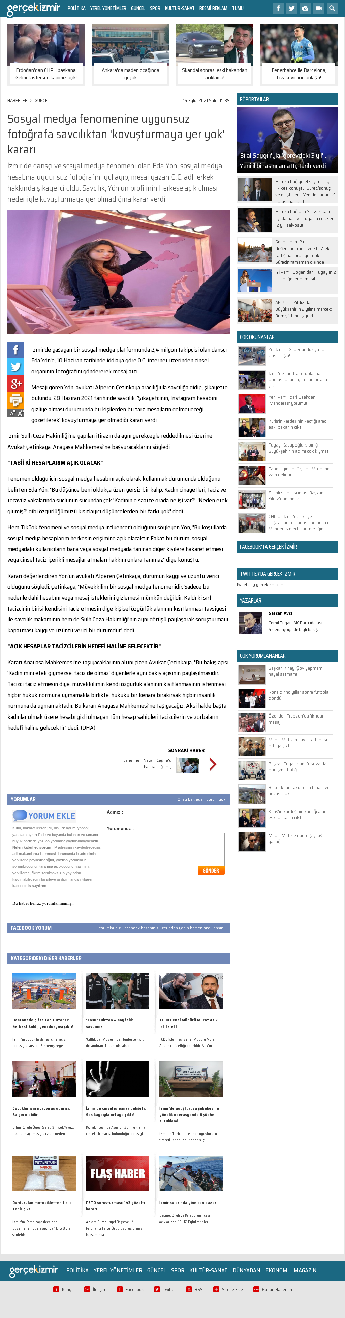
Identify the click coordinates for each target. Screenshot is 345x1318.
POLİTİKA (77, 8)
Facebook (135, 1289)
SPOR (155, 8)
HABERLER (17, 100)
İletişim (99, 1289)
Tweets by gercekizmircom (260, 584)
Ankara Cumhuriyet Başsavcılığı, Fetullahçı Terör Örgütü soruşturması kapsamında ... (114, 1228)
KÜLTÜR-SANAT (180, 8)
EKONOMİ (277, 1270)
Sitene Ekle (232, 1289)
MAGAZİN (305, 1270)
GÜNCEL (138, 8)
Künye (68, 1289)
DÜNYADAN (246, 1270)
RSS (199, 1289)
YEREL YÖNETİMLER (108, 8)
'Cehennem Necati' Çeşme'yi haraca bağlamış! (147, 763)
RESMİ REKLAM (213, 8)
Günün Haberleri (277, 1289)
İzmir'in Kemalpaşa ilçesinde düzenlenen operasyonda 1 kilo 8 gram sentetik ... (43, 1228)
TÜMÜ (238, 8)
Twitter (169, 1289)
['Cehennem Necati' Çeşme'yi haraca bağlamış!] (187, 774)
